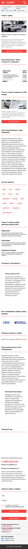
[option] (10, 76)
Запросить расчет (14, 121)
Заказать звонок (14, 518)
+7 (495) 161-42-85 (6, 526)
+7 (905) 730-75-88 (20, 10)
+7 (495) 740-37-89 (9, 461)
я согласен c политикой (14, 505)
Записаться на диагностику (14, 51)
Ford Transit (23, 339)
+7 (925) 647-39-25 (6, 529)
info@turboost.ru (5, 531)
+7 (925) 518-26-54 (8, 10)
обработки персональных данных (14, 506)
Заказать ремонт (14, 511)
